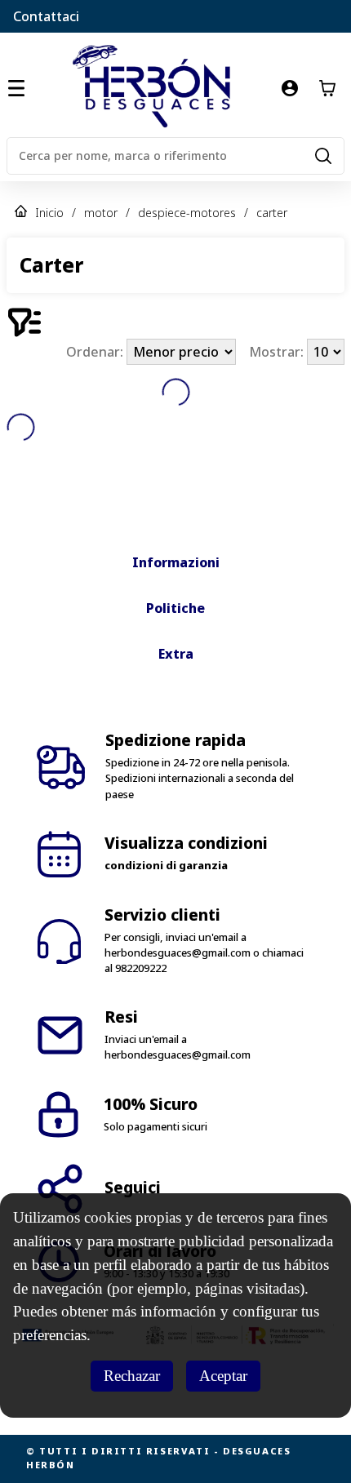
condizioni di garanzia (166, 865)
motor (101, 212)
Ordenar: (96, 352)
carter (271, 212)
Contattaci (46, 16)
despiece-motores (187, 212)
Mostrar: (278, 352)
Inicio (49, 212)
